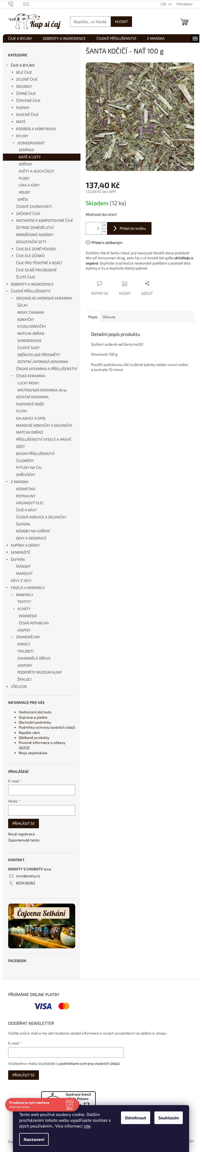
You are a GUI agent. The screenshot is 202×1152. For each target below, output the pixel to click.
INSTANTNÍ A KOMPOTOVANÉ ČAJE (44, 220)
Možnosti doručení (101, 214)
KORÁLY (23, 644)
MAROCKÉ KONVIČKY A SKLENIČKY (44, 425)
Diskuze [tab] (109, 317)
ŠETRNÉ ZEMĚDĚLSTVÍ (35, 227)
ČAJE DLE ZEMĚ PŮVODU (36, 249)
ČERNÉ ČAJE (26, 93)
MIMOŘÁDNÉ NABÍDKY (34, 234)
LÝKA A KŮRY (29, 185)
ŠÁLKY (22, 305)
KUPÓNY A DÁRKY (25, 545)
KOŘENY (25, 164)
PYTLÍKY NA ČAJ (29, 467)
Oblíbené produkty (34, 737)
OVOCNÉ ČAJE (27, 114)
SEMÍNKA (26, 150)
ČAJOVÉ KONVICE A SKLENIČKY (41, 517)
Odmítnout (135, 1117)
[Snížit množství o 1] (104, 231)
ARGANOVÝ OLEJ (29, 503)
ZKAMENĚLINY (28, 637)
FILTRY (21, 411)
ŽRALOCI (24, 679)
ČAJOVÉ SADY (28, 347)
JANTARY (24, 665)
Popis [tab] (92, 317)
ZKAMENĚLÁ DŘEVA (33, 658)
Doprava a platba (33, 717)
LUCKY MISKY (28, 383)
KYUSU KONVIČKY (31, 326)
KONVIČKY (25, 319)
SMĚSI (22, 199)
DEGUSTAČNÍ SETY (31, 241)
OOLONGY (24, 86)
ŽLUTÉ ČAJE (25, 277)
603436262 (25, 883)
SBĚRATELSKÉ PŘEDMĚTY (38, 354)
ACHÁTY (24, 608)
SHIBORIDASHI (29, 340)
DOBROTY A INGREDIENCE (32, 284)
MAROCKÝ (24, 573)
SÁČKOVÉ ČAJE (28, 213)
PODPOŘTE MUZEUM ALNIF (39, 672)
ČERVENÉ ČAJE (28, 100)
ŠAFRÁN (23, 524)
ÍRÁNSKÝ (23, 566)
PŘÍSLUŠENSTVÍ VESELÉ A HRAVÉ (43, 439)
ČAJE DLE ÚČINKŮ (30, 255)
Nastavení (34, 1139)
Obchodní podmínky (35, 722)
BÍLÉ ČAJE (24, 72)
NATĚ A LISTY (30, 157)
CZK (164, 4)
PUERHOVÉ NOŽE (30, 404)
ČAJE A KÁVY (26, 510)
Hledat (121, 21)
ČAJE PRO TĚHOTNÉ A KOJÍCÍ (39, 263)
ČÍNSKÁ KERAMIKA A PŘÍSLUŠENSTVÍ (46, 368)
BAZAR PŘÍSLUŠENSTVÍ (35, 453)
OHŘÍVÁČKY (25, 474)
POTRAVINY (26, 496)
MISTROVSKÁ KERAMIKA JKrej (42, 390)
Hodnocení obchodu (35, 712)
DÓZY (20, 446)
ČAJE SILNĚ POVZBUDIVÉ (36, 270)
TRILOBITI (25, 651)
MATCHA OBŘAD (30, 333)
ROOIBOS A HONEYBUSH (36, 128)
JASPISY (24, 630)
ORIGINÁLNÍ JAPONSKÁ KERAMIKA (44, 298)
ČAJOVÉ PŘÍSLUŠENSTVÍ (30, 291)
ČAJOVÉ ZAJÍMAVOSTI (34, 206)
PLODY (24, 178)
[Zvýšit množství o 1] (104, 225)
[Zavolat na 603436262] (16, 4)
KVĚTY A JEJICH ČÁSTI (36, 171)
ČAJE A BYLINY (23, 65)
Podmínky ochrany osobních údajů (47, 727)
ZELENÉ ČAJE (27, 79)
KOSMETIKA (26, 489)
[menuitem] (20, 38)
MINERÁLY (24, 594)
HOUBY (24, 192)
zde (87, 1125)
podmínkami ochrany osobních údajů (89, 1063)
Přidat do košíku (133, 228)
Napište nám (29, 732)
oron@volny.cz (28, 876)
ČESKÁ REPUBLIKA (34, 623)
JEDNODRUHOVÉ (30, 143)
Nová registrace (21, 834)
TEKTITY (24, 601)
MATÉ (21, 121)
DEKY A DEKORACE (31, 538)
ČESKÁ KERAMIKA (30, 376)
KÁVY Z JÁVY (21, 580)
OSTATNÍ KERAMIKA (32, 397)
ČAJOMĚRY (25, 460)
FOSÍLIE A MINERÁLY (28, 587)
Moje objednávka (33, 753)
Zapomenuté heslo (23, 840)
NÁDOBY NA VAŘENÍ (33, 531)
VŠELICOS (19, 686)
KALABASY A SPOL (31, 418)
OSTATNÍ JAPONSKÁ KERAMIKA (42, 361)
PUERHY (22, 107)
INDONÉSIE (28, 616)
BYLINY (22, 136)
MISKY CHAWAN (30, 312)
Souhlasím (168, 1117)
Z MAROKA (19, 481)
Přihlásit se (23, 823)
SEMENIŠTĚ (20, 552)
